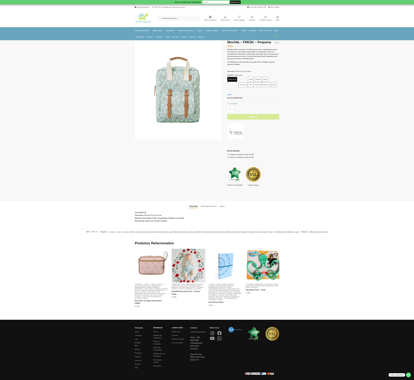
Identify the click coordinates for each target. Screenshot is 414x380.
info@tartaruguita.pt (197, 332)
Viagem (296, 232)
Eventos (138, 364)
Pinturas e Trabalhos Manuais (236, 232)
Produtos (138, 343)
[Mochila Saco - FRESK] (275, 43)
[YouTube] (212, 338)
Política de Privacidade (157, 349)
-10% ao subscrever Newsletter (187, 2)
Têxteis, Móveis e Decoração (182, 289)
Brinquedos (139, 289)
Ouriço (265, 79)
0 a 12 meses (250, 284)
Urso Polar (243, 85)
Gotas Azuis (232, 79)
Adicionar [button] (188, 311)
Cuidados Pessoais (161, 289)
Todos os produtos (210, 20)
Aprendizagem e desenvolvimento (147, 287)
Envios (155, 332)
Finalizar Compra (178, 339)
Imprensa (138, 360)
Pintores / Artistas (219, 232)
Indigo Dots (232, 90)
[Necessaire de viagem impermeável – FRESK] (151, 265)
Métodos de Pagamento (157, 336)
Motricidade (213, 293)
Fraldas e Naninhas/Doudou (191, 286)
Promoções (157, 366)
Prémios (138, 357)
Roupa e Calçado (261, 232)
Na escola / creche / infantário (190, 232)
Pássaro (257, 85)
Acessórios (144, 232)
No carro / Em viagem (216, 295)
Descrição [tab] (193, 206)
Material (176, 232)
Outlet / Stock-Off (197, 287)
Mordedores (259, 286)
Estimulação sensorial (221, 290)
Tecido (270, 232)
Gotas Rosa (242, 79)
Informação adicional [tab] (209, 206)
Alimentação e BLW (178, 284)
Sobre (137, 332)
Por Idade (250, 232)
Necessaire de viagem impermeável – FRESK (149, 302)
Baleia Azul (266, 85)
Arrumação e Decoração (157, 232)
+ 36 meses (138, 284)
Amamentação (191, 284)
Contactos (138, 335)
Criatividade (148, 289)
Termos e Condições (157, 343)
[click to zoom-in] (178, 89)
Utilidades (289, 232)
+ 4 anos (146, 284)
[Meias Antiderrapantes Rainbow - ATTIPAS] (278, 43)
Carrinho (252, 20)
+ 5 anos (112, 232)
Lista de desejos (239, 20)
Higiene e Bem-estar (148, 290)
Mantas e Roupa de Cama (180, 287)
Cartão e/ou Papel (225, 287)
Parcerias (138, 353)
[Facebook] (219, 333)
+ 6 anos (118, 232)
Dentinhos (268, 284)
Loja (136, 339)
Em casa (170, 232)
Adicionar (253, 117)
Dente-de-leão (232, 85)
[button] (234, 108)
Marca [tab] (222, 206)
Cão (250, 85)
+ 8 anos (125, 232)
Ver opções (151, 311)
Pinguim (258, 79)
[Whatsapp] (408, 375)
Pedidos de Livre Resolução (159, 355)
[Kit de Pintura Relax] (225, 265)
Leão (273, 85)
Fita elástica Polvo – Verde (255, 290)
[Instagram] (212, 333)
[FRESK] (235, 131)
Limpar (229, 94)
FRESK (311, 232)
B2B (136, 368)
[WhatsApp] (219, 338)
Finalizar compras (265, 20)
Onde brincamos (206, 232)
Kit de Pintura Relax (216, 302)
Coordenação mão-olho (218, 289)
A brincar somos (134, 232)
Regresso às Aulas (321, 232)
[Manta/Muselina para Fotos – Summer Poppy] (188, 265)
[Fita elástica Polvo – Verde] (262, 265)
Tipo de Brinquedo (279, 232)
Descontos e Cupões (157, 361)
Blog (277, 20)
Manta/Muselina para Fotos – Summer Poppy (186, 292)
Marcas (137, 349)
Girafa (251, 79)
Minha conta (225, 20)
